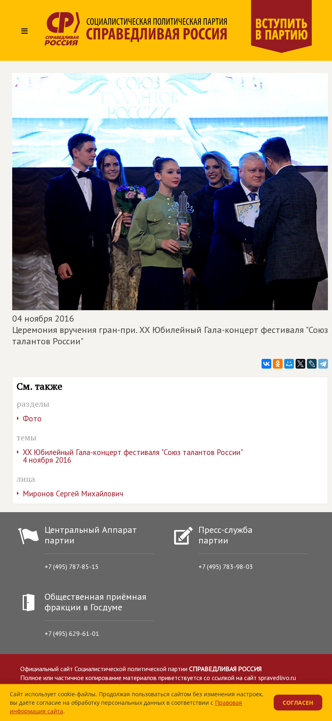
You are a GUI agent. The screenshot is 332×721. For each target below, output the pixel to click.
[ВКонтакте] (266, 364)
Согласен (298, 702)
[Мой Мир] (289, 364)
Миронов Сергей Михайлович (73, 493)
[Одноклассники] (278, 364)
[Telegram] (323, 364)
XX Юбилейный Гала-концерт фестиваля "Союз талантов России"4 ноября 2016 (133, 456)
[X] (300, 364)
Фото (32, 418)
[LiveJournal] (312, 364)
